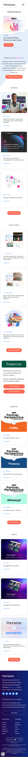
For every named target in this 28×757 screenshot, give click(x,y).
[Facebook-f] (3, 693)
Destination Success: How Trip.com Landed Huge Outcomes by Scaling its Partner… (13, 336)
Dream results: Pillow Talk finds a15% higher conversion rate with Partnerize (13, 297)
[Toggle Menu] (23, 4)
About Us (17, 722)
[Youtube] (16, 693)
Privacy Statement (19, 737)
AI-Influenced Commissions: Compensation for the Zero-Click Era (13, 159)
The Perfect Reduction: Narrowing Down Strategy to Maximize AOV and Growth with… (13, 258)
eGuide (5, 35)
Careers (17, 729)
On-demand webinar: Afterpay (12, 510)
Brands (4, 733)
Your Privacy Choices (9, 739)
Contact (17, 733)
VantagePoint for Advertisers (11, 605)
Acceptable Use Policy (10, 741)
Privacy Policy (23, 744)
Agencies (4, 729)
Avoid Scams (19, 741)
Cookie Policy (20, 739)
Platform (4, 722)
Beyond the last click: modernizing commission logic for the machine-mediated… (13, 120)
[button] (10, 47)
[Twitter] (13, 693)
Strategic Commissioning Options (13, 197)
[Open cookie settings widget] (3, 754)
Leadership (17, 724)
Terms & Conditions (10, 737)
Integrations (5, 731)
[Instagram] (10, 693)
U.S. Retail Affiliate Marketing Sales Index (12, 39)
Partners (4, 727)
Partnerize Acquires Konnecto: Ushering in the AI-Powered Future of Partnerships (14, 646)
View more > (7, 125)
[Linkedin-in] (6, 693)
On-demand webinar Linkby (11, 438)
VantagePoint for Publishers (11, 566)
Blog (16, 731)
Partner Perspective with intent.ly (12, 474)
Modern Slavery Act (14, 742)
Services (4, 724)
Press (16, 727)
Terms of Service (14, 745)
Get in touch (12, 687)
